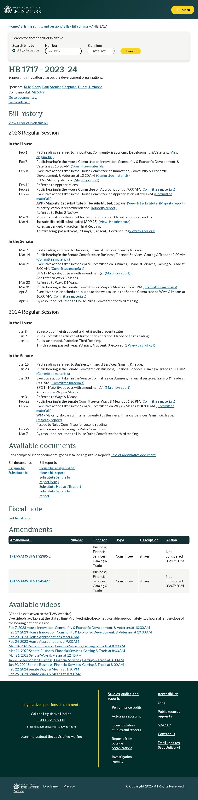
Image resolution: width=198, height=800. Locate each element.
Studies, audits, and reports (123, 696)
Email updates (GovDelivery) (169, 745)
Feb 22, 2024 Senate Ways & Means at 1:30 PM (44, 669)
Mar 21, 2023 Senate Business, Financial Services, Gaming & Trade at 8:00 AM (67, 651)
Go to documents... (23, 97)
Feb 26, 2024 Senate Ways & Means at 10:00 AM (45, 674)
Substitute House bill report (60, 486)
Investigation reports (122, 759)
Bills (66, 26)
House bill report (52, 472)
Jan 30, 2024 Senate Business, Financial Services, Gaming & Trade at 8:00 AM (66, 664)
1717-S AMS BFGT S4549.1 (29, 581)
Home (13, 26)
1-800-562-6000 (51, 720)
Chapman (69, 87)
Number (51, 45)
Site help (164, 725)
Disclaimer (51, 786)
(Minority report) (104, 208)
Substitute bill (19, 472)
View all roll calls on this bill (28, 123)
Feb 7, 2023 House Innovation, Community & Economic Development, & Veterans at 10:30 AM (79, 627)
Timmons (95, 87)
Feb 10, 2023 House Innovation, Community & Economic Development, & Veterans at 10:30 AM (80, 632)
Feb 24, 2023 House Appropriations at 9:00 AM (44, 641)
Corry (36, 87)
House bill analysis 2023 (57, 468)
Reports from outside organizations (122, 743)
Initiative (32, 50)
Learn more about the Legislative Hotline (51, 736)
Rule (27, 87)
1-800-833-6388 (67, 726)
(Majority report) (86, 180)
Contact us (166, 734)
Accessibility (168, 694)
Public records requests (169, 713)
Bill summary (81, 26)
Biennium (95, 45)
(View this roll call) (141, 231)
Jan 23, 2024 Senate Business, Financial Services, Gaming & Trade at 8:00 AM (66, 660)
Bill (18, 50)
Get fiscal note (20, 518)
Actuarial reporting (126, 716)
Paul (45, 87)
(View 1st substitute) (143, 203)
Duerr (82, 87)
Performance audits (127, 707)
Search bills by (23, 45)
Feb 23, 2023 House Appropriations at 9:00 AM (44, 637)
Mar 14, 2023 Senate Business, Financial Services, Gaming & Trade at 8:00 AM (67, 646)
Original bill (17, 468)
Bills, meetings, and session (40, 26)
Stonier (55, 87)
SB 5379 (38, 92)
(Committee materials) (87, 166)
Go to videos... (19, 102)
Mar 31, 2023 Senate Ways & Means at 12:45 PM (45, 655)
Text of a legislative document (133, 455)
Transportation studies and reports (126, 727)
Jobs (161, 703)
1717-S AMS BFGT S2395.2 (29, 556)
